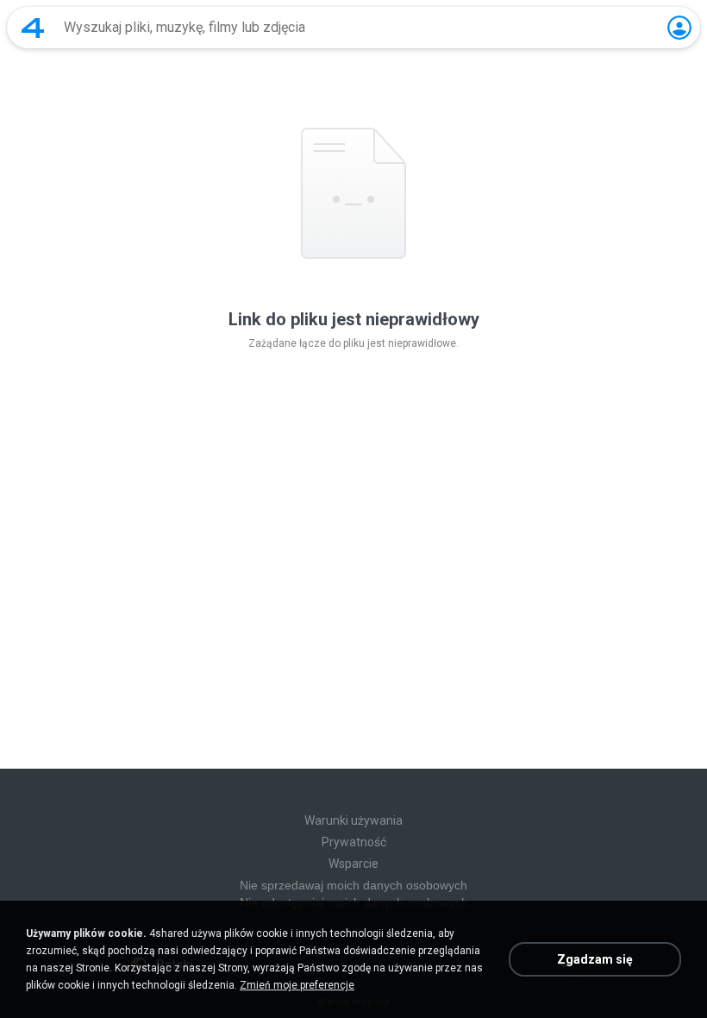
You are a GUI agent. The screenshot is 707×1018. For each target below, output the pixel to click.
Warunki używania (353, 820)
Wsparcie (353, 863)
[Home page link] (32, 27)
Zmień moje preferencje (297, 985)
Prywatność (354, 842)
